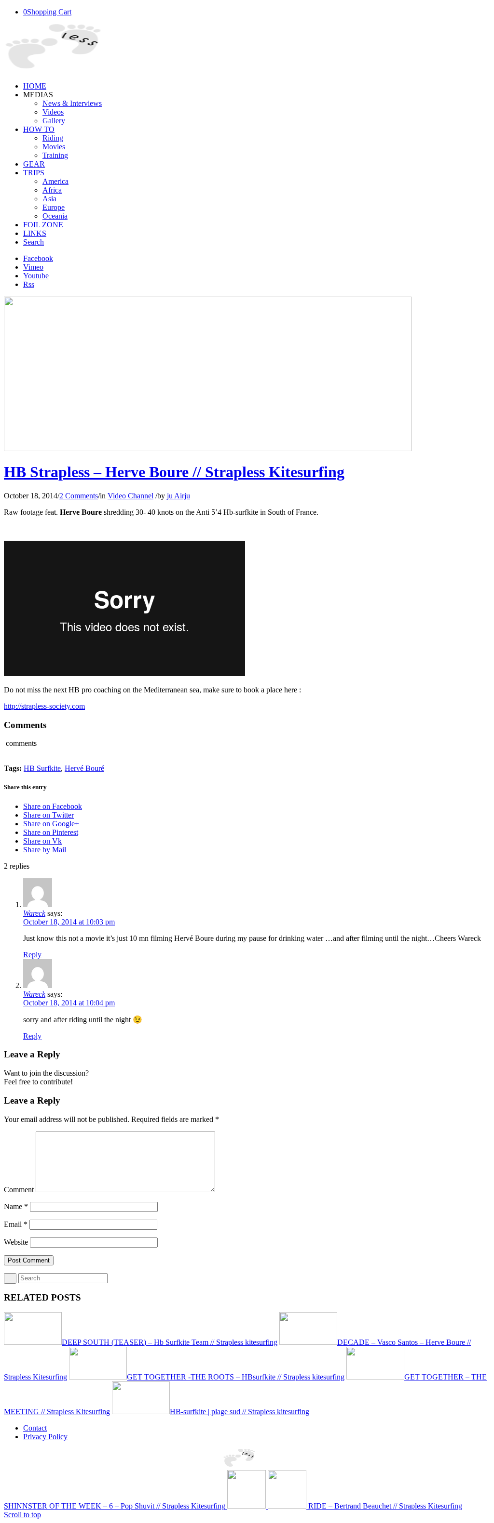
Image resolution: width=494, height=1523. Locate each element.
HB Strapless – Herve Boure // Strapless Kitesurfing (174, 472)
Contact (35, 1428)
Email (15, 1224)
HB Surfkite (42, 768)
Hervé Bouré (84, 768)
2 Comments (78, 496)
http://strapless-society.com (44, 706)
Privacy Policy (45, 1436)
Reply (32, 954)
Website (16, 1242)
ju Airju (178, 496)
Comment (19, 1189)
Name (16, 1206)
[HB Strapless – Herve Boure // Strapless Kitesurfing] (208, 448)
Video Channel (130, 496)
